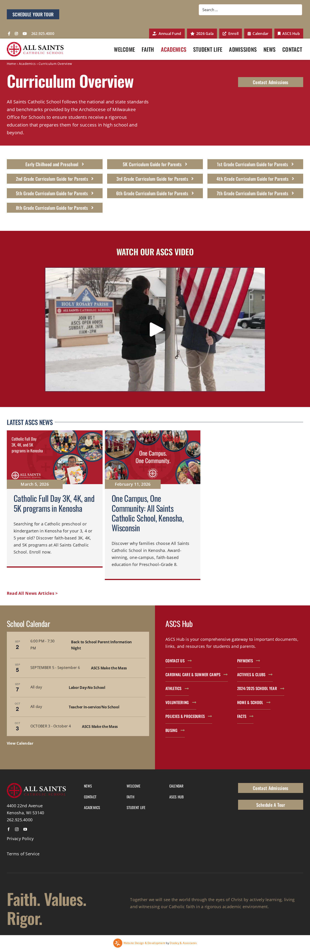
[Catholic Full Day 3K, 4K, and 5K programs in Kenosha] (55, 505)
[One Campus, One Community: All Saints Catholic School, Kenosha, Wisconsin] (153, 505)
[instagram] (17, 829)
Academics (27, 63)
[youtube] (25, 829)
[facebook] (8, 829)
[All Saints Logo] (35, 44)
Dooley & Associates (183, 943)
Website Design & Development (144, 943)
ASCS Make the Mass (109, 668)
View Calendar (20, 743)
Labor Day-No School (87, 687)
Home (11, 63)
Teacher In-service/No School (94, 707)
